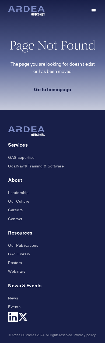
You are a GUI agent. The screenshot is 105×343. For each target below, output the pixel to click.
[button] (94, 11)
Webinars (16, 271)
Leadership (18, 192)
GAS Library (19, 254)
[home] (26, 11)
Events (14, 307)
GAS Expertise (21, 157)
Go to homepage (52, 90)
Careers (15, 210)
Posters (15, 262)
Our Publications (23, 245)
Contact (15, 219)
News (13, 298)
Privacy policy (85, 335)
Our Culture (19, 201)
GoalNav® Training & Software (36, 166)
